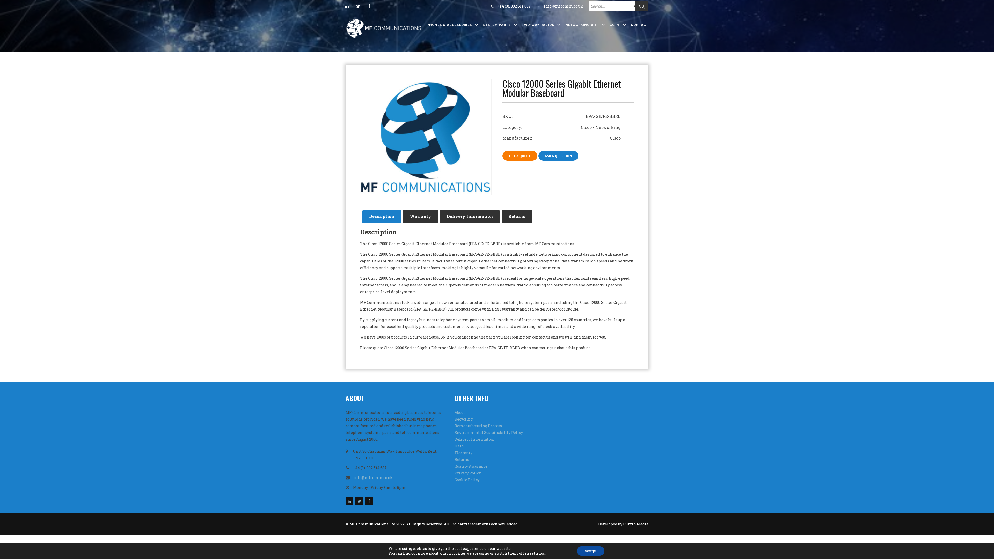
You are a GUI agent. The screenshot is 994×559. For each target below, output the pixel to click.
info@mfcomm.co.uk (563, 6)
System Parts (497, 25)
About (460, 412)
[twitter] (358, 6)
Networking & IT (581, 25)
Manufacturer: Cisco (561, 138)
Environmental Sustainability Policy (489, 432)
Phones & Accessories (449, 25)
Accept (590, 550)
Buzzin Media (635, 523)
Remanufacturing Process (478, 425)
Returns (516, 216)
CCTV (615, 25)
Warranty (420, 216)
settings (537, 553)
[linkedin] (347, 6)
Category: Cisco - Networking (561, 127)
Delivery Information (470, 216)
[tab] (381, 216)
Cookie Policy (467, 479)
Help (459, 446)
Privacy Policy (468, 472)
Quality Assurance (471, 466)
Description (381, 216)
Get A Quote (520, 155)
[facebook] (369, 6)
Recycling (464, 419)
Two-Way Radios (538, 25)
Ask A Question (558, 155)
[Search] (641, 6)
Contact (639, 25)
